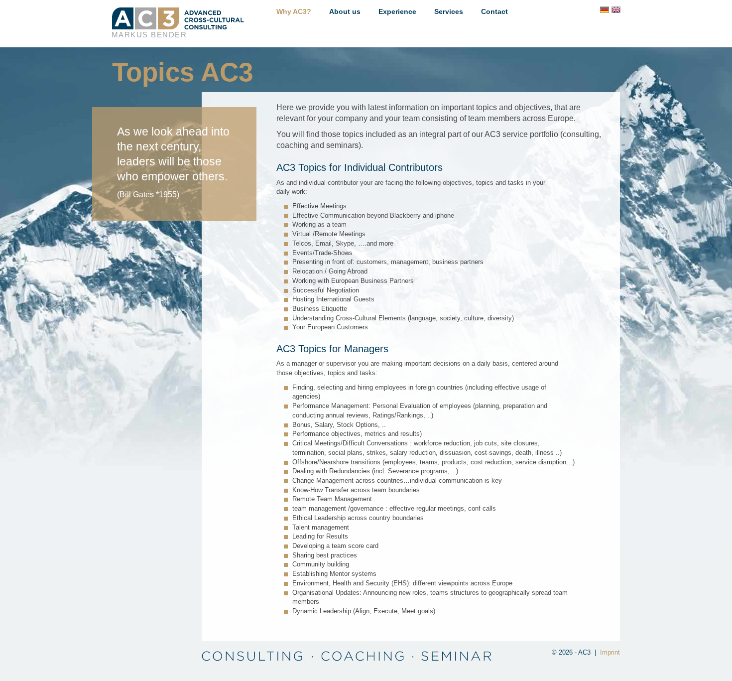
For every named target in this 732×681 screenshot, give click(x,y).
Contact (494, 11)
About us (345, 11)
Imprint (610, 652)
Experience (397, 11)
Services (448, 11)
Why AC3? (293, 11)
